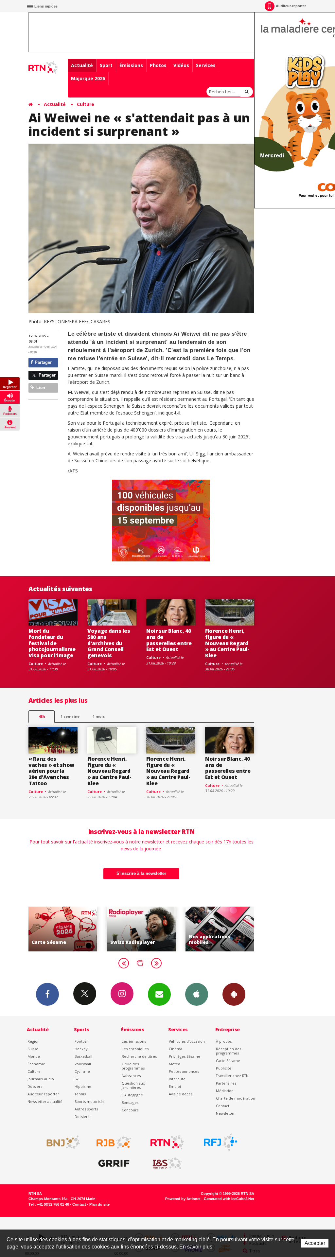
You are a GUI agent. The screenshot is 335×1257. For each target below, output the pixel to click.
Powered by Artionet (183, 1199)
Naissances (131, 1075)
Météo (174, 1064)
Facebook (47, 994)
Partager (42, 362)
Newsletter (225, 1113)
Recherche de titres (139, 1056)
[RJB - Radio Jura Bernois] (113, 1142)
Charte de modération (235, 1098)
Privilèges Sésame (184, 1056)
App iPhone (196, 994)
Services (206, 65)
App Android (233, 994)
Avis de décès (180, 1094)
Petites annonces (184, 1071)
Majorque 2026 (88, 78)
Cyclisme (82, 1071)
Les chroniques (135, 1049)
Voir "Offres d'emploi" (230, 929)
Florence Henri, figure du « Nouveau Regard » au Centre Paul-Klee (227, 643)
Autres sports (86, 1109)
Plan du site (99, 1204)
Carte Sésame (228, 1060)
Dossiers (34, 1086)
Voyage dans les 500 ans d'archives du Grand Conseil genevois (108, 643)
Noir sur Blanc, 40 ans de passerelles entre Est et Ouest (169, 640)
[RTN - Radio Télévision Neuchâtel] (167, 1142)
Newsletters (159, 994)
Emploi (175, 1086)
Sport (106, 65)
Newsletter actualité (44, 1101)
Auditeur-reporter (291, 6)
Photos (158, 65)
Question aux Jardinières (133, 1085)
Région (33, 1041)
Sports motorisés (89, 1101)
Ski (77, 1079)
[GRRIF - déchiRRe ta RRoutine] (113, 1163)
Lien (40, 387)
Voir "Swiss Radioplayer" (73, 929)
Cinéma (175, 1049)
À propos (224, 1041)
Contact (222, 1106)
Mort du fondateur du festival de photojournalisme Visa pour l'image (52, 643)
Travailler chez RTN (232, 1075)
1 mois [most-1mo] (99, 716)
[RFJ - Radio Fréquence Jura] (220, 1142)
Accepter (315, 1243)
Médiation (225, 1091)
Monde (33, 1056)
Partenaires (226, 1083)
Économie (36, 1064)
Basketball (83, 1056)
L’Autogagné (132, 1095)
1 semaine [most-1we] (70, 716)
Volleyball (83, 1064)
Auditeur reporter (43, 1094)
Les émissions (134, 1041)
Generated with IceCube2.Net (229, 1199)
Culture (85, 104)
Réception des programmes (228, 1051)
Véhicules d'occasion (187, 1041)
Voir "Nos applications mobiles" (151, 929)
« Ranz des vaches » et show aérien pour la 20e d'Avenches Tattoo (51, 771)
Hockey (81, 1049)
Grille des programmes (133, 1066)
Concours (130, 1110)
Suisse (32, 1049)
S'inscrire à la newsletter (141, 873)
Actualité (82, 65)
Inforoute (177, 1079)
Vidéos (181, 65)
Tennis (80, 1094)
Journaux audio (40, 1079)
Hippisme (83, 1086)
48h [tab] (42, 716)
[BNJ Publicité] (60, 1142)
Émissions (131, 65)
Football (82, 1041)
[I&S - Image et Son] (167, 1163)
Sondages (130, 1102)
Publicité (223, 1068)
